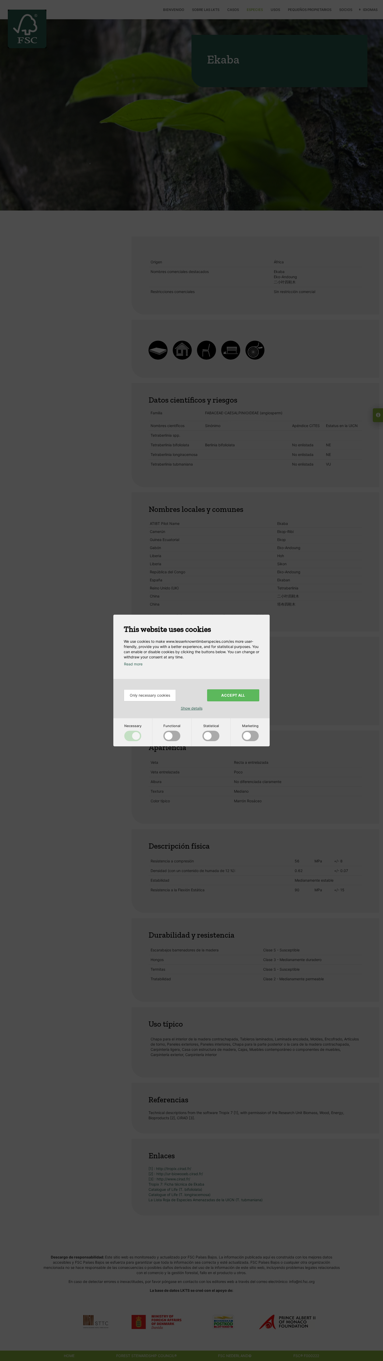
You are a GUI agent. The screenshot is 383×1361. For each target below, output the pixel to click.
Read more (133, 664)
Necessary (132, 726)
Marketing (250, 726)
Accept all (233, 695)
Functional (171, 726)
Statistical (211, 726)
